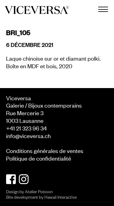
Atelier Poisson (39, 191)
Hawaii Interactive (60, 197)
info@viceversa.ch (28, 135)
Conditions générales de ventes (44, 150)
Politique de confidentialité (38, 158)
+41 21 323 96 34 (26, 128)
